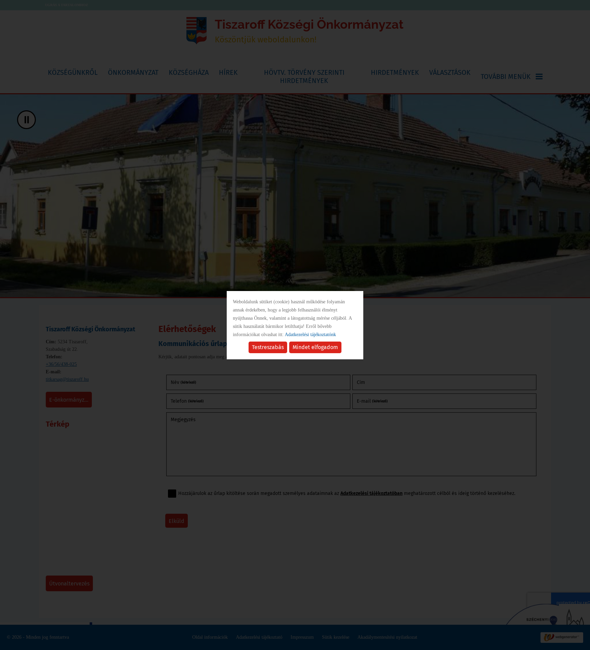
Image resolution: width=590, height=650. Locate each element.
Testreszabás (268, 347)
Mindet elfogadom (315, 347)
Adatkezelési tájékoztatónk (310, 334)
